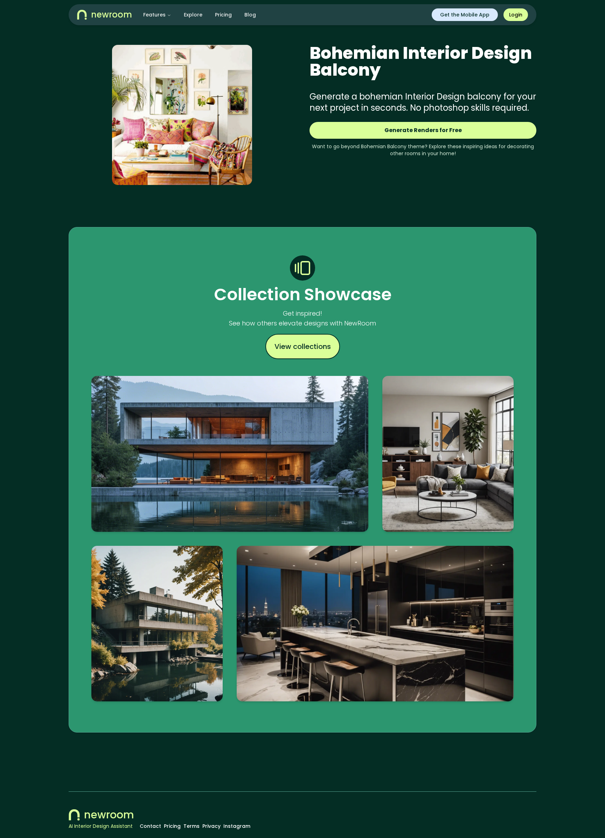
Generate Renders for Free (423, 130)
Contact (150, 826)
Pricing (223, 14)
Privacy (211, 826)
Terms (191, 826)
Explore (193, 14)
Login (515, 14)
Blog (250, 14)
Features (154, 14)
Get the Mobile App (464, 14)
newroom (109, 815)
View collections (302, 346)
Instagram (236, 826)
